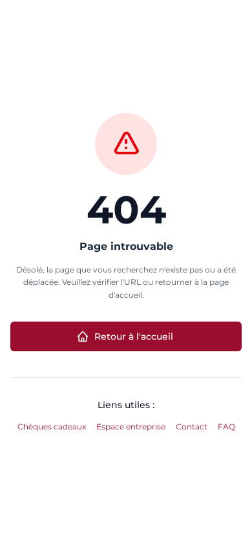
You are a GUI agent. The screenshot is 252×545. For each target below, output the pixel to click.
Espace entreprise (130, 426)
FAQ (226, 426)
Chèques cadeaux (51, 426)
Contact (191, 426)
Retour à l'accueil (133, 336)
